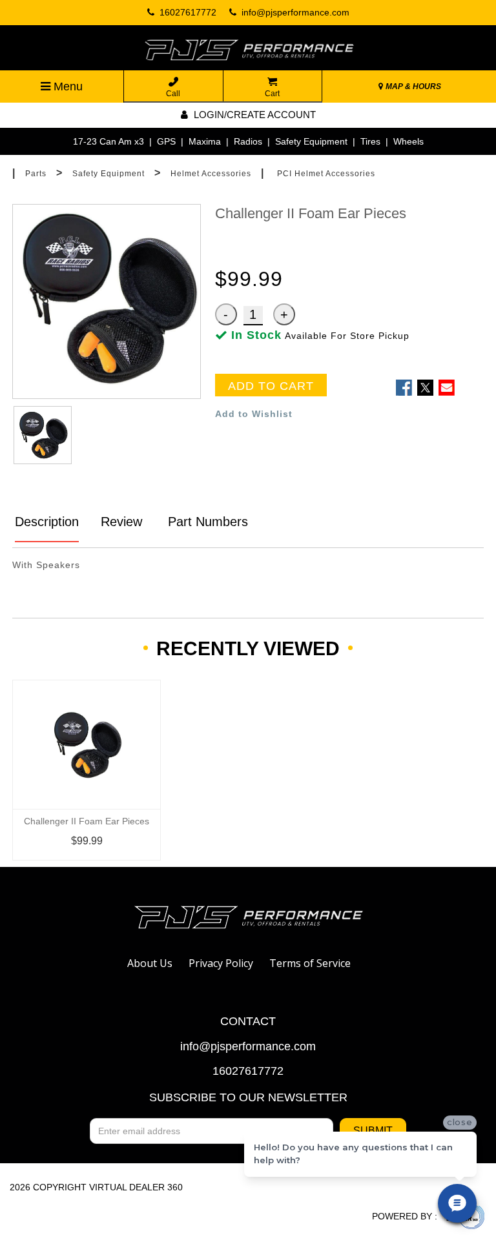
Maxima (205, 141)
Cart (272, 93)
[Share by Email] (447, 388)
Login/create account (253, 114)
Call (173, 93)
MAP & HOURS (412, 86)
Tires (370, 141)
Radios (248, 141)
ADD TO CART (271, 386)
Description (47, 521)
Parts (35, 173)
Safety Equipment (311, 141)
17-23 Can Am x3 (108, 141)
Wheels (408, 141)
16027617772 (248, 1071)
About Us (149, 963)
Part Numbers (206, 521)
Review (121, 521)
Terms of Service (310, 963)
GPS (166, 141)
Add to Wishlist (254, 414)
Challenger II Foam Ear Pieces (86, 821)
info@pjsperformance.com (248, 1047)
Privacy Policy (221, 963)
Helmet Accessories (210, 173)
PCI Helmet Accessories (326, 173)
